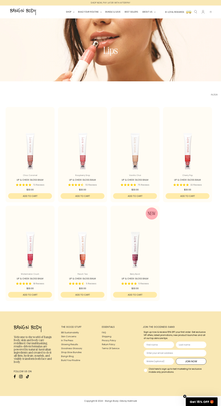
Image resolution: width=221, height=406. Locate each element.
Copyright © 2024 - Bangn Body (101, 400)
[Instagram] (21, 377)
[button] (70, 12)
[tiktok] (27, 377)
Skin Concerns (68, 336)
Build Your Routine (70, 360)
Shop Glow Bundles (71, 352)
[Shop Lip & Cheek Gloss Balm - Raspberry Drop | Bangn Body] (82, 143)
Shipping (106, 336)
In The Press (67, 340)
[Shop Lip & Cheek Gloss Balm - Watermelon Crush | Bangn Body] (30, 241)
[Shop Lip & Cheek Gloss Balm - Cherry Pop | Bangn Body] (187, 143)
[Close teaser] (184, 396)
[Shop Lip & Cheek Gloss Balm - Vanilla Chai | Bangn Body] (135, 143)
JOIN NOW (191, 361)
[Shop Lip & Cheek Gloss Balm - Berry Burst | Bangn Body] (135, 241)
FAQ (104, 332)
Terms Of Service (110, 348)
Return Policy (108, 344)
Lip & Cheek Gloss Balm (30, 180)
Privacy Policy (109, 340)
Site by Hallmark (128, 400)
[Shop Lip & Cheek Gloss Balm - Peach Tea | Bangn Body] (82, 241)
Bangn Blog (67, 356)
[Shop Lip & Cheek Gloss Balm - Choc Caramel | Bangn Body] (30, 143)
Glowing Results (69, 344)
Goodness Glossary (71, 348)
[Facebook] (15, 377)
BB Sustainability (70, 332)
